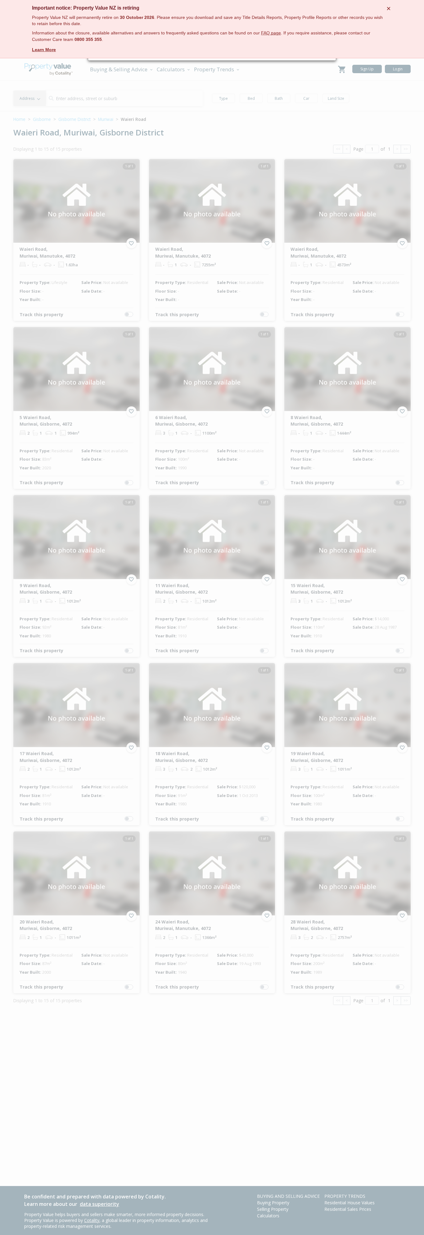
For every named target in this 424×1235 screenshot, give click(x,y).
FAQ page (271, 33)
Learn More (44, 49)
